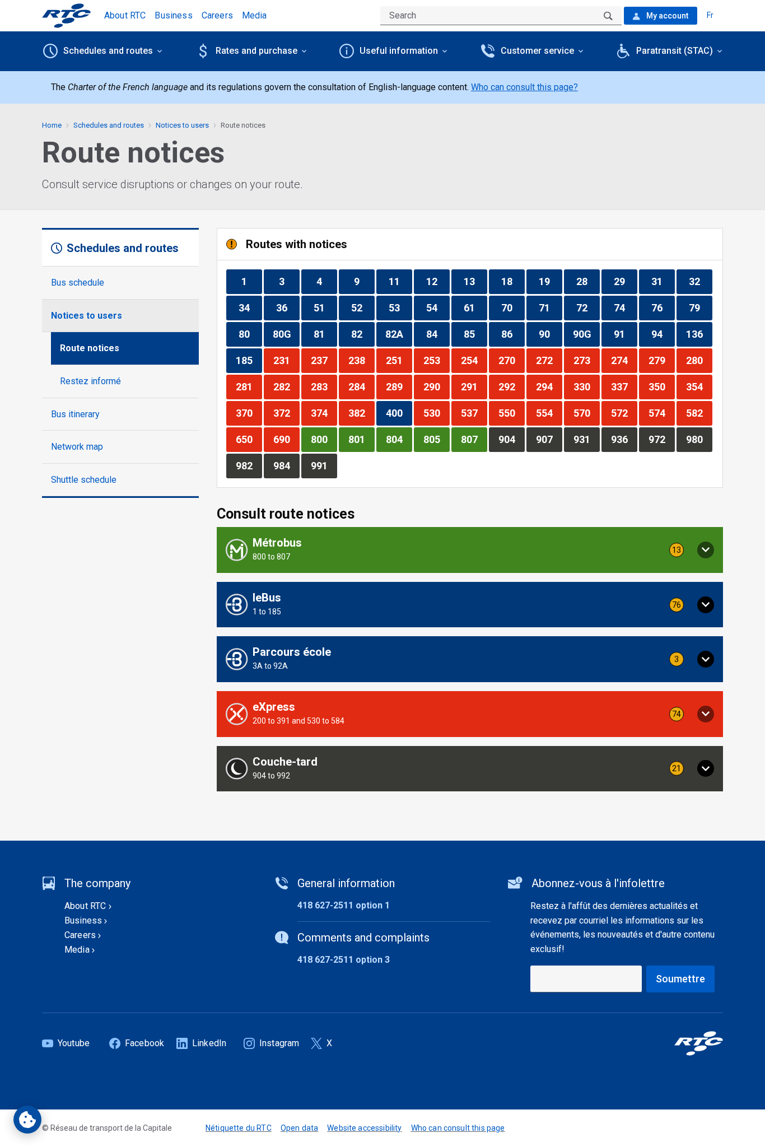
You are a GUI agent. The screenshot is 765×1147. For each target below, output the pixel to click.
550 (511, 413)
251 (398, 360)
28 (588, 281)
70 (513, 307)
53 (400, 307)
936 (623, 439)
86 (513, 334)
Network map (77, 446)
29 (625, 281)
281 (248, 386)
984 (286, 465)
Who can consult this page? (524, 87)
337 (623, 386)
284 (361, 386)
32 (700, 281)
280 (698, 360)
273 (586, 360)
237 (323, 360)
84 (438, 334)
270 (511, 360)
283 (323, 386)
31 (663, 281)
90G (586, 334)
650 (248, 439)
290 (436, 386)
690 (286, 439)
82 (363, 334)
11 (400, 281)
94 (663, 334)
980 (698, 439)
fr (710, 15)
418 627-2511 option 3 (343, 959)
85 (475, 334)
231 (286, 360)
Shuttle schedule (83, 479)
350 (661, 386)
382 (361, 413)
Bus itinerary (75, 414)
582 (698, 413)
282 (286, 386)
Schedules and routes (108, 125)
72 (588, 307)
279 (661, 360)
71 (550, 307)
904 (511, 439)
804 (398, 439)
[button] (470, 550)
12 (438, 281)
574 (661, 413)
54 (438, 307)
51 (325, 307)
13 (475, 281)
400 (398, 413)
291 (473, 386)
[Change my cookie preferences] (27, 1120)
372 (286, 413)
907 (548, 439)
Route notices (89, 348)
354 (698, 386)
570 (586, 413)
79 (700, 307)
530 (436, 413)
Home (52, 125)
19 (550, 281)
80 (250, 334)
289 (398, 386)
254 (473, 360)
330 (586, 386)
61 (475, 307)
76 (663, 307)
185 (248, 360)
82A (398, 334)
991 (323, 465)
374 (323, 413)
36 (288, 307)
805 (436, 439)
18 (513, 281)
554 (548, 413)
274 (623, 360)
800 (323, 439)
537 (473, 413)
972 (661, 439)
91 (625, 334)
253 (436, 360)
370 (248, 413)
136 (698, 334)
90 (550, 334)
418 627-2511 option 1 (343, 905)
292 (511, 386)
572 (623, 413)
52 (363, 307)
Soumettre (680, 979)
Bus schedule (77, 282)
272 (548, 360)
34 (250, 307)
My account (666, 15)
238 (361, 360)
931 (586, 439)
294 (548, 386)
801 (361, 439)
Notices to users (86, 315)
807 (473, 439)
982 (248, 465)
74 (625, 307)
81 (325, 334)
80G (286, 334)
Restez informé (90, 381)
